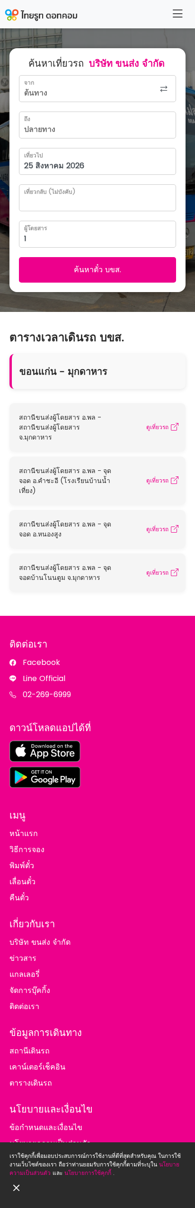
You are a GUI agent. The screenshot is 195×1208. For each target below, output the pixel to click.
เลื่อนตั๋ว (22, 881)
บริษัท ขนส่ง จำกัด (40, 942)
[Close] (16, 1188)
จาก (29, 82)
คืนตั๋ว (19, 897)
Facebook (41, 662)
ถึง (27, 119)
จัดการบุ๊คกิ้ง (29, 990)
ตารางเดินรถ (30, 1083)
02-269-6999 (47, 694)
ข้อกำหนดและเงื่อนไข (45, 1127)
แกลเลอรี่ (24, 974)
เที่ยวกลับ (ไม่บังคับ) (49, 192)
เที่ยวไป (33, 155)
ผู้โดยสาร (35, 228)
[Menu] (177, 14)
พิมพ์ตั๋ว (21, 865)
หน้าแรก (23, 833)
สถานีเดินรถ (29, 1050)
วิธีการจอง (26, 849)
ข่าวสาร (22, 958)
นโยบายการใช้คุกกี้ (87, 1173)
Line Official (44, 678)
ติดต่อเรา (24, 1006)
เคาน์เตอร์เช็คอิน (37, 1066)
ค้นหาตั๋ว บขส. (97, 269)
